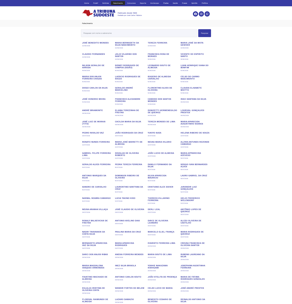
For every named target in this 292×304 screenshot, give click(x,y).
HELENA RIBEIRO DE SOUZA (195, 133)
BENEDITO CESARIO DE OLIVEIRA (160, 300)
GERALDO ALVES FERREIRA (96, 164)
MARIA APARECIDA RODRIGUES (124, 244)
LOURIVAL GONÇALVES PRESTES (192, 111)
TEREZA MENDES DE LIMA (161, 121)
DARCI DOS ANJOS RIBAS (95, 254)
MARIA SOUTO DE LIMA (160, 254)
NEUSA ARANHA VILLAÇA (95, 209)
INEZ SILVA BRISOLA (125, 265)
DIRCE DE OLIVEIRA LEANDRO (158, 221)
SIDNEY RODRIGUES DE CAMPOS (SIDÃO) (127, 66)
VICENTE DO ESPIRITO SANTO (192, 55)
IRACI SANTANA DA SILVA (193, 99)
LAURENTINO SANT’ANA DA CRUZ (129, 188)
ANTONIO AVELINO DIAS (127, 220)
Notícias (105, 3)
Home (86, 3)
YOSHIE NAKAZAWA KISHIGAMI (158, 266)
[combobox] (139, 33)
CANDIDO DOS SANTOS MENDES (159, 100)
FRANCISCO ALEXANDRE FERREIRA (127, 100)
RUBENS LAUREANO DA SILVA (193, 255)
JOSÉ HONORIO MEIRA (94, 99)
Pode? (95, 3)
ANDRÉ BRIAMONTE (92, 110)
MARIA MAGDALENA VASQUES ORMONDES (93, 266)
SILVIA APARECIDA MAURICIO (157, 176)
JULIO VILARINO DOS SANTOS (126, 55)
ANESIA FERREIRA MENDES (129, 254)
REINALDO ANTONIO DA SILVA (193, 300)
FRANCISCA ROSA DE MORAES (158, 55)
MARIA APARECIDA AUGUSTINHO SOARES (192, 122)
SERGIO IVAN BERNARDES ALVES (194, 165)
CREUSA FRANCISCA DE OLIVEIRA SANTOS (193, 244)
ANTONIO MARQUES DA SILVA (94, 176)
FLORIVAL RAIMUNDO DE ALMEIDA (95, 300)
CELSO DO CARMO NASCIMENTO (190, 77)
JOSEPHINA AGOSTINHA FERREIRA (193, 266)
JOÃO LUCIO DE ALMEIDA (161, 153)
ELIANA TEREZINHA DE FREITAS (127, 111)
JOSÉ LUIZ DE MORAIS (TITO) (93, 122)
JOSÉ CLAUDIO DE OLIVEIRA (129, 209)
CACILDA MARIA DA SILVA (128, 121)
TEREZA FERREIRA (157, 43)
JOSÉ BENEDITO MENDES (95, 43)
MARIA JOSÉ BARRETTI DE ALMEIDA (128, 143)
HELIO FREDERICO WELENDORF (190, 199)
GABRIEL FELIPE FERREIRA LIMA (96, 154)
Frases (184, 3)
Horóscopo (154, 3)
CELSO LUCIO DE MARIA (160, 288)
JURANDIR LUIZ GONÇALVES (189, 188)
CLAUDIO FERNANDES (93, 54)
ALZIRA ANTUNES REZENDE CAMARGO (195, 143)
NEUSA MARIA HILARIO (159, 142)
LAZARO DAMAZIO (124, 299)
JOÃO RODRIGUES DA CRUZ (129, 133)
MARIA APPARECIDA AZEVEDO (191, 154)
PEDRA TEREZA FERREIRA (128, 164)
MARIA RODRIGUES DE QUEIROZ (192, 233)
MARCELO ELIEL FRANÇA (161, 232)
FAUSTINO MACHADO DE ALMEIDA (94, 278)
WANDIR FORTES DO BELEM (129, 288)
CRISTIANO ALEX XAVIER (160, 187)
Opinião (194, 3)
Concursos (131, 3)
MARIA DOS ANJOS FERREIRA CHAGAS (92, 77)
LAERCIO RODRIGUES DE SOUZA (127, 77)
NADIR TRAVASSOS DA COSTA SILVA (93, 233)
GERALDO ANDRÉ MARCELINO (124, 89)
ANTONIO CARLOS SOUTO (128, 277)
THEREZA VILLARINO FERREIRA (158, 199)
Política (205, 3)
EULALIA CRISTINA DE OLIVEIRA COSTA (93, 289)
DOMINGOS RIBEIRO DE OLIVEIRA (127, 176)
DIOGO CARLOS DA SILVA (95, 88)
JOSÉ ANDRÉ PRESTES (192, 288)
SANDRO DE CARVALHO (94, 187)
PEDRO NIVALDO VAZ (93, 133)
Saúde (175, 3)
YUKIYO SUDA (154, 133)
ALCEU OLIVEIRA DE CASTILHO (191, 221)
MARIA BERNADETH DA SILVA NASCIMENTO (127, 44)
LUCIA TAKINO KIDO (125, 198)
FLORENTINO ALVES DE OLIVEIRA (160, 89)
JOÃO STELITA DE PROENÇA (162, 277)
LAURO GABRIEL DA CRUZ (194, 175)
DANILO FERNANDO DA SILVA (160, 165)
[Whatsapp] (207, 14)
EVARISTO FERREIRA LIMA (161, 243)
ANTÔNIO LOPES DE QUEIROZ (191, 210)
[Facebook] (195, 14)
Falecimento (118, 3)
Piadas (165, 3)
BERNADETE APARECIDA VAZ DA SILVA (94, 244)
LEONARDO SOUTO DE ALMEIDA (159, 66)
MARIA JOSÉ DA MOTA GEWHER (192, 44)
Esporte (143, 3)
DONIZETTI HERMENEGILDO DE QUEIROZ (162, 111)
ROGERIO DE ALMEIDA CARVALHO (159, 77)
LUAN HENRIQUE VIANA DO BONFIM (194, 66)
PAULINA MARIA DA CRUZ (128, 232)
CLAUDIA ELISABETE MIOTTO (191, 89)
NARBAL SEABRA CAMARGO (96, 198)
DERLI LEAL (154, 209)
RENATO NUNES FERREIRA (96, 142)
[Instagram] (201, 14)
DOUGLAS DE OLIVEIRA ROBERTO (127, 154)
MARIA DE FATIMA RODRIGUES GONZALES (193, 278)
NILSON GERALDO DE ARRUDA (93, 66)
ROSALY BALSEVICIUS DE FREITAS (95, 221)
